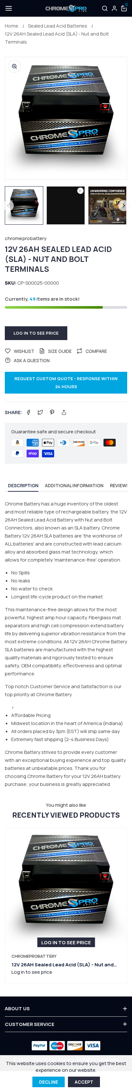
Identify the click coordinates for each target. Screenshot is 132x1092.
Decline (48, 1082)
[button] (8, 8)
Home (11, 25)
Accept (84, 1082)
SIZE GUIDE (60, 351)
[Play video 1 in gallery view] (65, 205)
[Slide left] (8, 205)
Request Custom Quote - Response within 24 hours (66, 382)
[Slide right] (123, 205)
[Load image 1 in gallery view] (24, 205)
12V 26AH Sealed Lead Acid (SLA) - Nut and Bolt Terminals (57, 37)
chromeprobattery (25, 238)
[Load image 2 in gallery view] (107, 205)
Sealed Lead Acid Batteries (57, 25)
